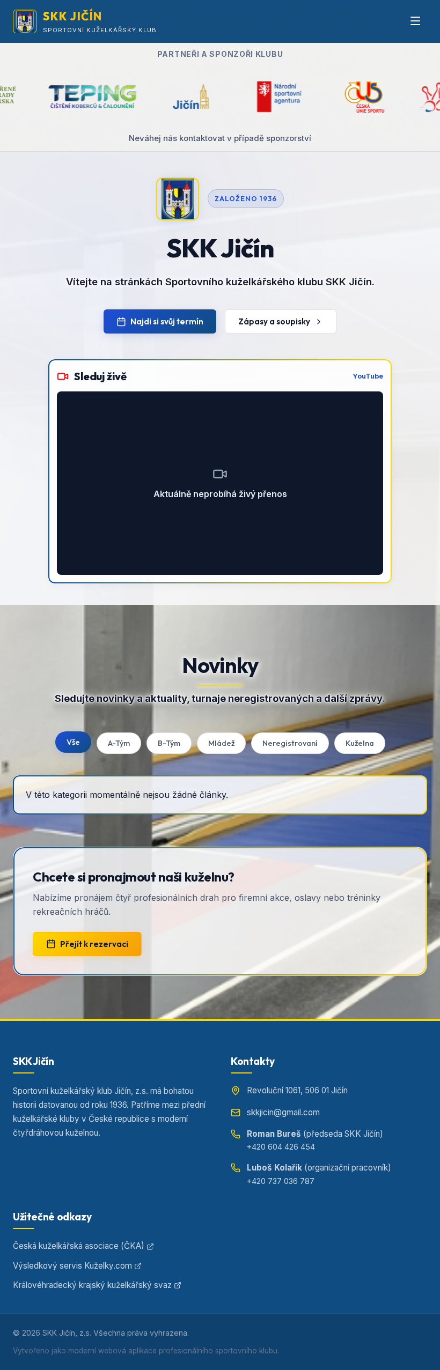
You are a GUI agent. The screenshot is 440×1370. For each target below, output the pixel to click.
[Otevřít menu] (415, 21)
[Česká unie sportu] (303, 96)
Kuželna (360, 743)
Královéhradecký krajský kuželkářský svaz (92, 1285)
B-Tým (169, 743)
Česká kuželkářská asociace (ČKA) (78, 1246)
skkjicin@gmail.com (283, 1112)
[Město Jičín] (130, 96)
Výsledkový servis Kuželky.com (72, 1266)
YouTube (368, 376)
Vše (73, 742)
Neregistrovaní (290, 743)
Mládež (221, 743)
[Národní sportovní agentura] (219, 96)
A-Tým (119, 743)
